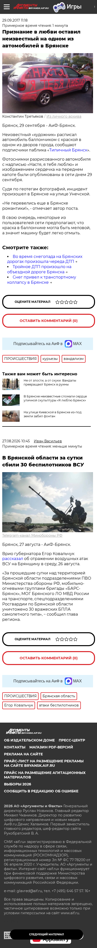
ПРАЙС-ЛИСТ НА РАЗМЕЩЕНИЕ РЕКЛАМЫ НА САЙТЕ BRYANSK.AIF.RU (44, 763)
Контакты (14, 747)
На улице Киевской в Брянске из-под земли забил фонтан (53, 414)
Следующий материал (46, 934)
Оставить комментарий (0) (49, 320)
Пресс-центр (72, 740)
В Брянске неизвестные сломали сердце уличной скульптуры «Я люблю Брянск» (55, 398)
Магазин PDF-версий (51, 747)
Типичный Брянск (68, 150)
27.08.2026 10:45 (16, 441)
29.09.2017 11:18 (15, 20)
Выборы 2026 (17, 784)
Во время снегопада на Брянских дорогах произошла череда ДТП (44, 259)
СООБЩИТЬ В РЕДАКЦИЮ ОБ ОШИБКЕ (41, 791)
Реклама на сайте (23, 754)
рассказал (12, 558)
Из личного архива (64, 116)
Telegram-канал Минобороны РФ (32, 535)
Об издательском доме (29, 740)
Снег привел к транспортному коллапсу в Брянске (41, 280)
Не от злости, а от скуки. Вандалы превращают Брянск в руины (50, 382)
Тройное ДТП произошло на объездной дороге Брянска (39, 269)
